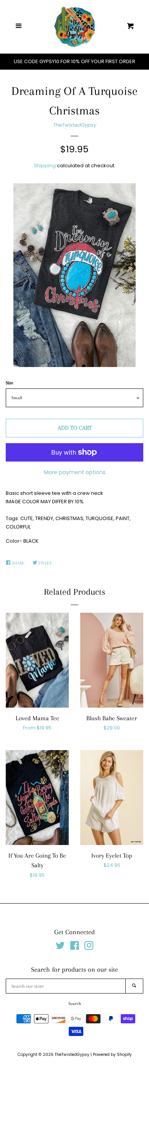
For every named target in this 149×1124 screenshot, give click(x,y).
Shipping (45, 165)
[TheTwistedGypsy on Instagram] (89, 947)
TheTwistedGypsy (74, 125)
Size (9, 382)
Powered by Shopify (112, 1054)
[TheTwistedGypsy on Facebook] (74, 947)
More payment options (74, 472)
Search (74, 1003)
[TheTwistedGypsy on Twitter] (60, 947)
